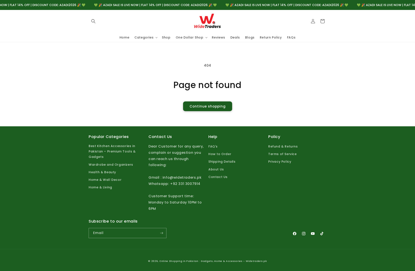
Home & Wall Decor (105, 180)
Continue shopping (208, 106)
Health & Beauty (102, 172)
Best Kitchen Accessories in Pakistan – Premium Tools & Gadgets (112, 151)
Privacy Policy (279, 162)
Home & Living (100, 187)
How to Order (219, 154)
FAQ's (213, 146)
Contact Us (218, 177)
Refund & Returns (283, 146)
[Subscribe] (161, 233)
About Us (216, 169)
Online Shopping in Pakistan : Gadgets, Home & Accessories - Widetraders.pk (213, 261)
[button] (93, 21)
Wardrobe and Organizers (111, 164)
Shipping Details (222, 162)
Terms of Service (282, 154)
